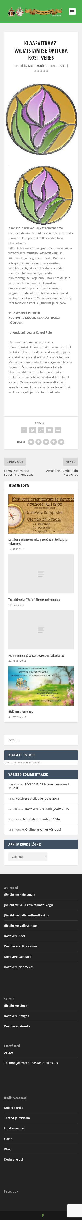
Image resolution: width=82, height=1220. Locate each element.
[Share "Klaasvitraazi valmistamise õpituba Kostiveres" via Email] (49, 430)
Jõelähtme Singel (16, 1006)
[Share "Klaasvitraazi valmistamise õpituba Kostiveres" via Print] (58, 430)
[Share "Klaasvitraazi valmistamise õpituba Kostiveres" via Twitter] (32, 430)
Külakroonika (13, 1108)
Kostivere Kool (14, 936)
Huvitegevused (14, 1128)
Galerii (8, 1139)
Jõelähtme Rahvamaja (19, 895)
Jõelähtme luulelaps (20, 712)
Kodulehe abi (13, 1159)
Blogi (7, 1149)
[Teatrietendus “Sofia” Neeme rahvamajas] (41, 574)
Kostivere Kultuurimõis (20, 946)
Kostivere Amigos (16, 1016)
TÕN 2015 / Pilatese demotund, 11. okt (39, 786)
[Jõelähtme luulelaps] (41, 686)
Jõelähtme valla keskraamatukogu (28, 905)
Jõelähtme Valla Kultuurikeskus (26, 915)
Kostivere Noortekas (19, 967)
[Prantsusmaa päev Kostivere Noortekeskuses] (41, 630)
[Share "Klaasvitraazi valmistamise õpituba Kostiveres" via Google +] (41, 430)
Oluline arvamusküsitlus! (43, 829)
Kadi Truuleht (38, 66)
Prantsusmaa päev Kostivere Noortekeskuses (36, 655)
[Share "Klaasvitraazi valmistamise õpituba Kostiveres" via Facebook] (24, 430)
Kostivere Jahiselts (17, 1026)
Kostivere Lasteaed (18, 957)
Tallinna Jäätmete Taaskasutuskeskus (31, 1063)
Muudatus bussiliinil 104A (41, 819)
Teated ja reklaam (17, 1118)
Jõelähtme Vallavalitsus (20, 926)
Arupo (8, 1052)
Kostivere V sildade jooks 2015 (37, 799)
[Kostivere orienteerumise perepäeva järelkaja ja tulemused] (41, 514)
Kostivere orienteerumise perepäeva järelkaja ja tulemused (38, 541)
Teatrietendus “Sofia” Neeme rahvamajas (34, 599)
